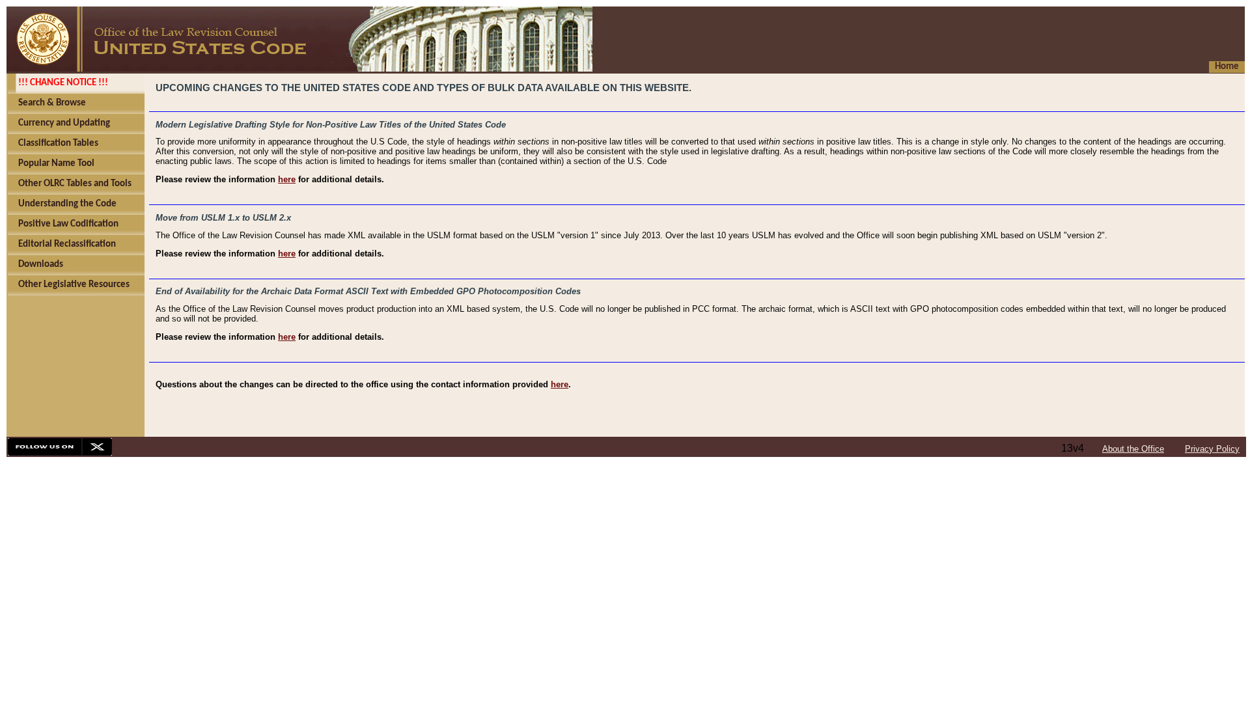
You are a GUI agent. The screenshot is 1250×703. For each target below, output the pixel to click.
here (287, 179)
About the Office (1133, 449)
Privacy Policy (1212, 449)
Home (1227, 67)
